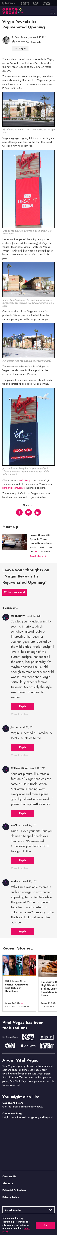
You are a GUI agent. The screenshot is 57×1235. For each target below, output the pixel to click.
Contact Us (9, 1176)
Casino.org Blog (12, 1113)
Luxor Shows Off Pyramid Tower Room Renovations (41, 539)
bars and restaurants (13, 488)
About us (7, 1183)
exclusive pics (26, 480)
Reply (22, 706)
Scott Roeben (21, 37)
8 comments (35, 42)
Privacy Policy (10, 1197)
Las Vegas (20, 48)
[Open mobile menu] (52, 10)
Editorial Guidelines (14, 1190)
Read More (36, 556)
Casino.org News (12, 1103)
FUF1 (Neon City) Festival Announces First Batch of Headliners (16, 986)
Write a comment (14, 592)
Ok (45, 1225)
